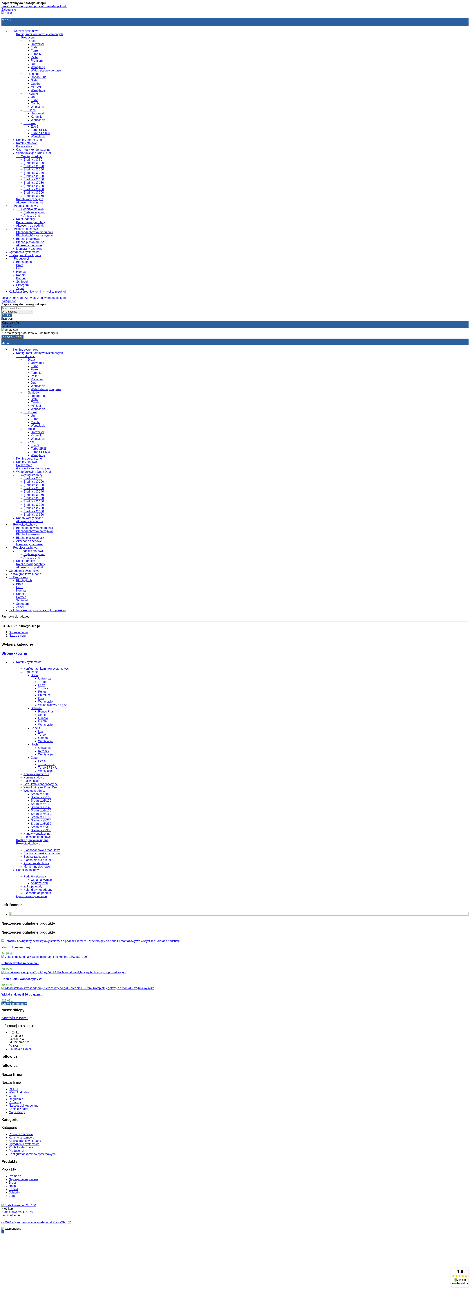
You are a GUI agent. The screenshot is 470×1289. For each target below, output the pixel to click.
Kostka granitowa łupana (25, 255)
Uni (33, 96)
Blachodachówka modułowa (34, 232)
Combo (35, 103)
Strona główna (14, 653)
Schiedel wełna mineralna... (20, 963)
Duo (33, 63)
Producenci (26, 37)
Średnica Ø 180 (34, 182)
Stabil (34, 80)
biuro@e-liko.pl (21, 1049)
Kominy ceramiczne (29, 139)
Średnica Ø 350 (34, 195)
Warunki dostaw (19, 1092)
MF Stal (36, 87)
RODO (13, 1089)
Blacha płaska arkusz (30, 242)
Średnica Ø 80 (33, 159)
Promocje (15, 1102)
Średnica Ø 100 (34, 162)
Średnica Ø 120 (34, 166)
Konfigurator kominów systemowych (39, 34)
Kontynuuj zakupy (12, 336)
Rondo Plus (38, 77)
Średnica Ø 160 (34, 179)
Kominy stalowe (26, 143)
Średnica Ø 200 (34, 186)
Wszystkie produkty (14, 1003)
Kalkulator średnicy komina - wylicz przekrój (37, 291)
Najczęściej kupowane (23, 1105)
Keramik (36, 116)
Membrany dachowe (29, 248)
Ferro (34, 50)
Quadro (36, 83)
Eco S (35, 126)
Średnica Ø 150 (34, 176)
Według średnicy (29, 156)
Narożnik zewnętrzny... (16, 947)
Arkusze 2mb (32, 215)
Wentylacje (38, 67)
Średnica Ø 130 (34, 169)
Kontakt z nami (14, 1018)
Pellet (34, 57)
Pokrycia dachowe (23, 228)
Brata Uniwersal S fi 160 (17, 1211)
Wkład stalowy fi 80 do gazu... (21, 994)
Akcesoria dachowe (29, 245)
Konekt (31, 93)
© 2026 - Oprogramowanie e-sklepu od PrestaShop (36, 1222)
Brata (30, 40)
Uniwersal (37, 44)
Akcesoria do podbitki (30, 225)
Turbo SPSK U (40, 133)
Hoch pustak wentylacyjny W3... (23, 978)
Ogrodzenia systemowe (24, 252)
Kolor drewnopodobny (30, 222)
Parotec (21, 278)
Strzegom (22, 285)
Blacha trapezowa (28, 238)
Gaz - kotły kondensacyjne (33, 149)
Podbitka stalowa (30, 209)
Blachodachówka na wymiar (34, 235)
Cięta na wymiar (34, 212)
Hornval (21, 271)
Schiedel (32, 73)
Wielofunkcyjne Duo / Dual (33, 153)
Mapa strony (17, 1112)
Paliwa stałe (24, 146)
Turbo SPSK (39, 129)
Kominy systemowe (24, 30)
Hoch (30, 110)
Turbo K (36, 54)
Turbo (34, 47)
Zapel (30, 123)
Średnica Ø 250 (34, 189)
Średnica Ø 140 (34, 172)
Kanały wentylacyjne (29, 199)
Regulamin (16, 1099)
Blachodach (24, 261)
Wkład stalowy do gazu (46, 70)
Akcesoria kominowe (29, 202)
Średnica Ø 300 (34, 192)
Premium (37, 60)
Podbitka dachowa (23, 205)
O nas (13, 1095)
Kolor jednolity (25, 219)
